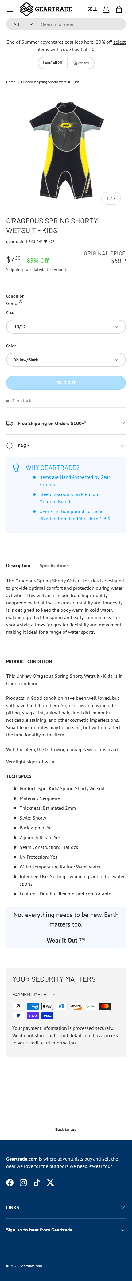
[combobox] (66, 24)
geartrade (15, 241)
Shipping (14, 269)
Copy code (84, 62)
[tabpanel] (66, 737)
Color (11, 346)
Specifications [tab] (54, 565)
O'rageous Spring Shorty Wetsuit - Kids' (50, 82)
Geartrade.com (31, 1266)
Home (10, 82)
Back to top (66, 1129)
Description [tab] (18, 565)
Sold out (66, 382)
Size (10, 313)
